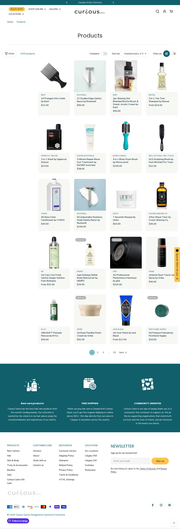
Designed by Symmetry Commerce (47, 514)
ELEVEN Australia (85, 156)
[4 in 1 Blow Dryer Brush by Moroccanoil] (126, 137)
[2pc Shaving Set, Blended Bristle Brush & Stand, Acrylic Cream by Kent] (126, 76)
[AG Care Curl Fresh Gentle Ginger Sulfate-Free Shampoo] (54, 253)
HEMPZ (80, 271)
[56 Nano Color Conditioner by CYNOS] (54, 195)
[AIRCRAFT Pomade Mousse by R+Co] (54, 310)
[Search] (157, 11)
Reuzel (152, 95)
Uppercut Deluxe (49, 156)
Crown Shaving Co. (158, 214)
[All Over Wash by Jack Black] (126, 310)
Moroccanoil (119, 156)
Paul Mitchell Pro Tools (161, 156)
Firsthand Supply (157, 329)
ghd (115, 271)
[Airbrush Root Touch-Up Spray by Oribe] (162, 253)
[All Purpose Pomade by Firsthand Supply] (162, 310)
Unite (115, 214)
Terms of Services (148, 468)
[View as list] (174, 53)
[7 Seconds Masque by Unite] (126, 195)
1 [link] (92, 352)
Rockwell (82, 95)
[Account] (164, 11)
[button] (66, 2)
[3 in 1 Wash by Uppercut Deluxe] (54, 137)
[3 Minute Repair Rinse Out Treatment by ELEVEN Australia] (90, 137)
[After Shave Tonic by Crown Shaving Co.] (162, 195)
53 (114, 352)
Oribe (151, 271)
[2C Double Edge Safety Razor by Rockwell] (90, 76)
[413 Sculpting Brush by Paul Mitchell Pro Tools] (162, 137)
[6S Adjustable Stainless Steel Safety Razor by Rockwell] (90, 195)
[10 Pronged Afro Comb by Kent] (54, 76)
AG (42, 271)
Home (10, 21)
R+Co (43, 329)
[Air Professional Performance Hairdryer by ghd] (126, 253)
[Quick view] (65, 66)
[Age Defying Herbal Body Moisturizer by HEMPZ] (90, 253)
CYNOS (44, 214)
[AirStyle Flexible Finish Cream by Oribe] (90, 310)
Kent (43, 95)
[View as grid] (166, 53)
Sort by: (116, 53)
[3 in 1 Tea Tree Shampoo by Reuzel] (162, 76)
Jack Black (118, 329)
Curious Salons (23, 514)
